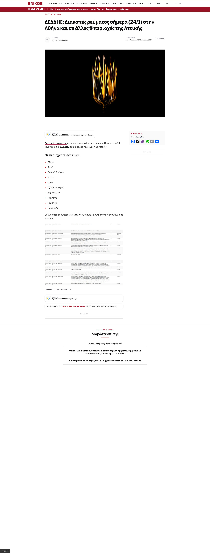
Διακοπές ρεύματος (56, 143)
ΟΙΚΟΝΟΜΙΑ (82, 3)
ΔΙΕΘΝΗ (93, 3)
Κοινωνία (57, 14)
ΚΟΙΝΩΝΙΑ (104, 3)
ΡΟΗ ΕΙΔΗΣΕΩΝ (56, 3)
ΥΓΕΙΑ (150, 3)
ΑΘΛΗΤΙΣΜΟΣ (117, 3)
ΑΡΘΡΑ (158, 3)
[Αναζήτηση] (175, 3)
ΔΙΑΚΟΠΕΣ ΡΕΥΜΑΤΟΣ (64, 289)
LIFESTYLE (131, 3)
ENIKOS (36, 3)
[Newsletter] (180, 3)
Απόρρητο (5, 551)
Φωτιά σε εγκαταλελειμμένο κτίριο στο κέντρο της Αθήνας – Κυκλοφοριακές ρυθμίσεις (90, 9)
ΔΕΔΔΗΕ (64, 147)
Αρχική (48, 14)
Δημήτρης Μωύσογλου (60, 40)
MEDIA (142, 3)
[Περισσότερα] (167, 3)
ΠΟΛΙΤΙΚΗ (69, 3)
